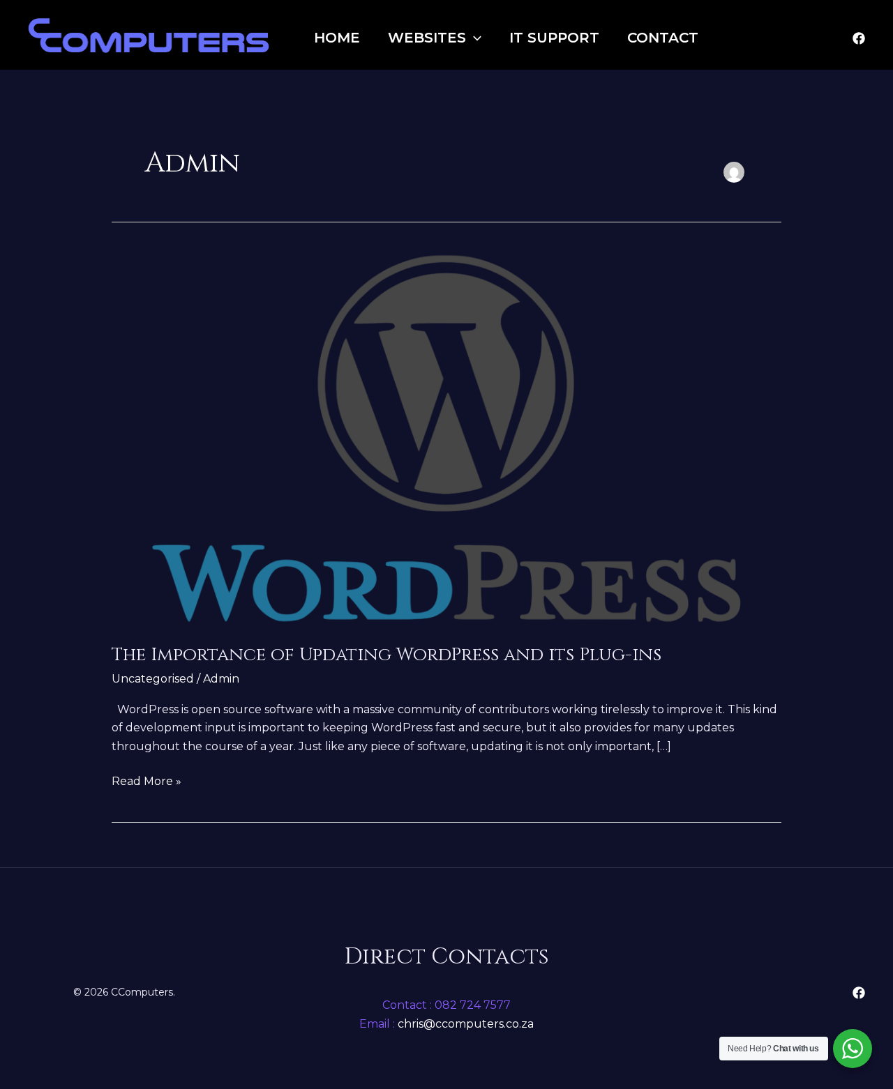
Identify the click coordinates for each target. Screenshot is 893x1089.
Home (337, 37)
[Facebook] (859, 38)
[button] (473, 37)
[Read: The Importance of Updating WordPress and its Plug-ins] (446, 438)
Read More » (146, 780)
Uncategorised (153, 678)
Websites (427, 37)
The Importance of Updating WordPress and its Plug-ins (386, 655)
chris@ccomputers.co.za (464, 1023)
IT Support (554, 37)
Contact (662, 37)
